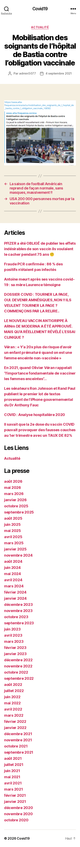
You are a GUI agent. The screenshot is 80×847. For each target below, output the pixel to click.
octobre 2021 (16, 746)
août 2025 (13, 518)
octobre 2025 (16, 506)
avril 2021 (13, 783)
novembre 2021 (18, 740)
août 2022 (13, 684)
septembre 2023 (19, 623)
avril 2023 (13, 635)
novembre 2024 (18, 555)
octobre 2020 (16, 820)
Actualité (40, 27)
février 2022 (15, 721)
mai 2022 (12, 703)
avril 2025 (13, 537)
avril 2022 (13, 709)
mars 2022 (13, 715)
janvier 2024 (15, 598)
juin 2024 (12, 567)
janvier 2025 (15, 549)
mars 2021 (13, 789)
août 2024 (13, 561)
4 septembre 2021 (59, 73)
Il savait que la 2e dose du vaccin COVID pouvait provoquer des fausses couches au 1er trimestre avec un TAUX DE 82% (39, 430)
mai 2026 (12, 487)
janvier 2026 (15, 500)
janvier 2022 (15, 728)
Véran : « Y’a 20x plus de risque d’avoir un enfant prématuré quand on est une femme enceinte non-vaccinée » (38, 352)
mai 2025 (12, 530)
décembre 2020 (18, 808)
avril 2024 (13, 580)
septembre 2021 (18, 752)
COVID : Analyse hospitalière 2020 (34, 415)
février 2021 (15, 795)
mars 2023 (14, 641)
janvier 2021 (15, 801)
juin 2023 (12, 629)
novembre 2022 (18, 666)
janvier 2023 (15, 654)
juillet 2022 (14, 691)
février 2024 (15, 592)
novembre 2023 (18, 611)
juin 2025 (12, 524)
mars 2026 (14, 494)
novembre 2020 (18, 814)
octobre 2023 (16, 617)
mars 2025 (14, 543)
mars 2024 (14, 586)
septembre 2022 (19, 678)
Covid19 (40, 9)
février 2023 (15, 647)
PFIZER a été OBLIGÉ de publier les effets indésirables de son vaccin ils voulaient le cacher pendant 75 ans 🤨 (40, 249)
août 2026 (13, 481)
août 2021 (13, 758)
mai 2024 (12, 574)
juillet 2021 (13, 764)
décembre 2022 (18, 660)
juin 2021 (12, 771)
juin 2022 (12, 697)
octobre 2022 (16, 672)
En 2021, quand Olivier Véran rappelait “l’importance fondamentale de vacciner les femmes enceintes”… (40, 373)
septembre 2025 (19, 512)
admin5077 (27, 73)
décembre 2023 (18, 604)
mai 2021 (12, 777)
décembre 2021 (18, 734)
